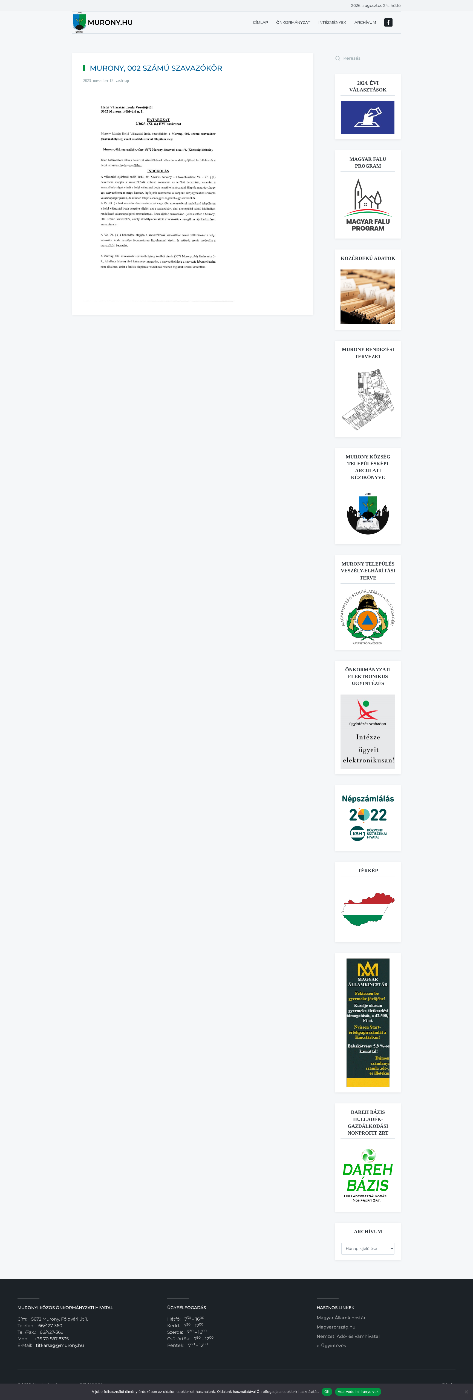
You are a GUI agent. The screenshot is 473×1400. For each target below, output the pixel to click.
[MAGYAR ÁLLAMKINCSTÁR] (368, 1022)
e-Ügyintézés (331, 1345)
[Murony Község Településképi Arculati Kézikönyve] (368, 513)
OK (327, 1391)
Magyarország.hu (336, 1327)
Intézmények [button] (332, 22)
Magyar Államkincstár (341, 1317)
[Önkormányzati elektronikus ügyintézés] (368, 731)
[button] (368, 205)
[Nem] (466, 1392)
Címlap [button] (260, 22)
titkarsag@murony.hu (60, 1345)
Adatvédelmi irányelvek (358, 1391)
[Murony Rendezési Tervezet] (368, 399)
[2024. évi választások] (367, 117)
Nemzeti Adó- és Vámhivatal (348, 1336)
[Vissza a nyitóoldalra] (103, 22)
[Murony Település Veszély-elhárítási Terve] (368, 616)
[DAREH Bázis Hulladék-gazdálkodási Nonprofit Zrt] (368, 1175)
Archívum (365, 22)
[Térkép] (368, 909)
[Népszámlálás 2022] (368, 818)
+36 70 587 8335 (51, 1338)
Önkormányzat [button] (293, 22)
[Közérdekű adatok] (368, 296)
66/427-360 (50, 1325)
